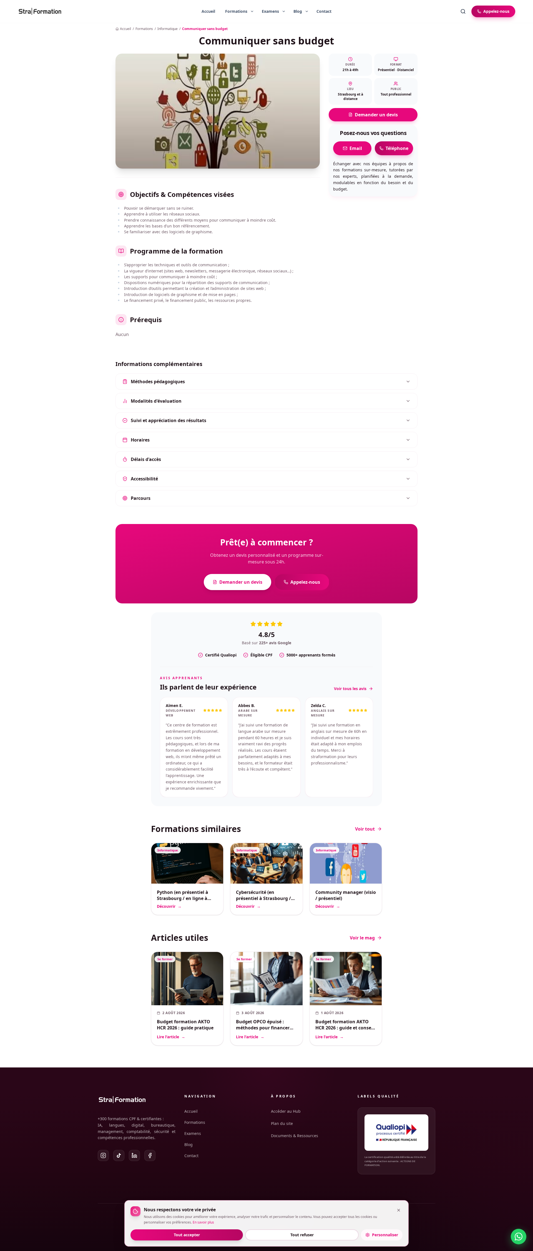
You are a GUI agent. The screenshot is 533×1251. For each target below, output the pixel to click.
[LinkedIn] (134, 1155)
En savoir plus (203, 1222)
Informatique (167, 29)
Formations (144, 29)
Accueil (208, 11)
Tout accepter (187, 1234)
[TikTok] (118, 1155)
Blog (188, 1144)
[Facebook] (149, 1155)
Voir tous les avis (350, 688)
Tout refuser (302, 1234)
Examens (192, 1133)
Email (356, 148)
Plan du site (282, 1123)
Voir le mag (362, 919)
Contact (323, 11)
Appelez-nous (305, 582)
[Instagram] (103, 1155)
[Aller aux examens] (268, 11)
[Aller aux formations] (234, 11)
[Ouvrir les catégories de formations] (252, 11)
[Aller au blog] (295, 11)
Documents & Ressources (294, 1135)
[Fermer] (399, 1210)
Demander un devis (376, 115)
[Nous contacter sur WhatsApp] (518, 1236)
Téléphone (397, 148)
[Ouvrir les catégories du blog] (307, 11)
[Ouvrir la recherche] (463, 11)
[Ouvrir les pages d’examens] (284, 11)
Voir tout (365, 810)
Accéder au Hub (286, 1111)
